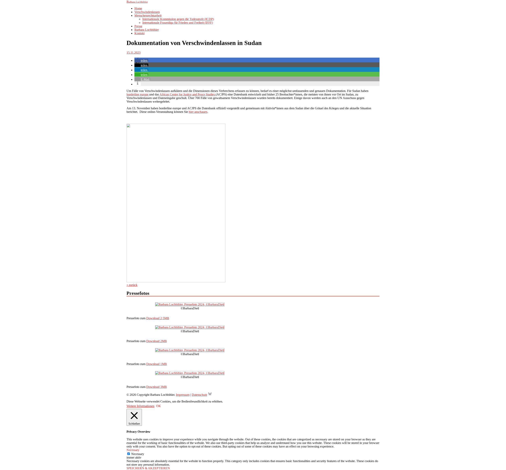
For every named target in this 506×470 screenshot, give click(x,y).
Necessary (137, 454)
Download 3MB (156, 387)
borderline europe (137, 94)
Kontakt (139, 33)
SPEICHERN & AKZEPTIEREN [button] (148, 468)
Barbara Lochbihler (146, 29)
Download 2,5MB (157, 318)
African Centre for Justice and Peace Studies (188, 94)
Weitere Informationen (140, 406)
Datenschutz (199, 394)
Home (138, 8)
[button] (141, 60)
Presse (138, 26)
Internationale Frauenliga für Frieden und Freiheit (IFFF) (177, 22)
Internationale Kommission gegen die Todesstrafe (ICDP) (178, 19)
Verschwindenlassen (147, 12)
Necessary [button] (132, 450)
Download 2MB (156, 341)
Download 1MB (156, 364)
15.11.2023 (133, 52)
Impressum (183, 394)
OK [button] (158, 406)
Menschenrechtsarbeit (147, 15)
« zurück (131, 284)
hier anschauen (198, 111)
